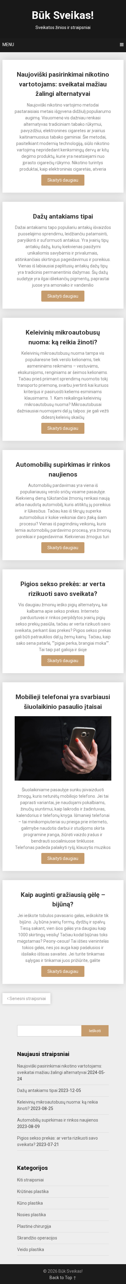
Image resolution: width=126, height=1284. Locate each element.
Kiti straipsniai (30, 1179)
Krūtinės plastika (33, 1191)
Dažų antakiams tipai (63, 216)
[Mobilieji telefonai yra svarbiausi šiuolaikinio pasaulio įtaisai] (63, 749)
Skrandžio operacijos (37, 1237)
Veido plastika (30, 1249)
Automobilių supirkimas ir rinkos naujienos (57, 1120)
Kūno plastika (30, 1203)
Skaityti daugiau (62, 180)
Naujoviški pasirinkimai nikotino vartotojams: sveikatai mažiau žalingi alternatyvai (63, 84)
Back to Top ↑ (63, 1277)
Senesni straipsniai (27, 998)
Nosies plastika (31, 1214)
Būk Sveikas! (63, 15)
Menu (8, 44)
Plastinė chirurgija (34, 1226)
